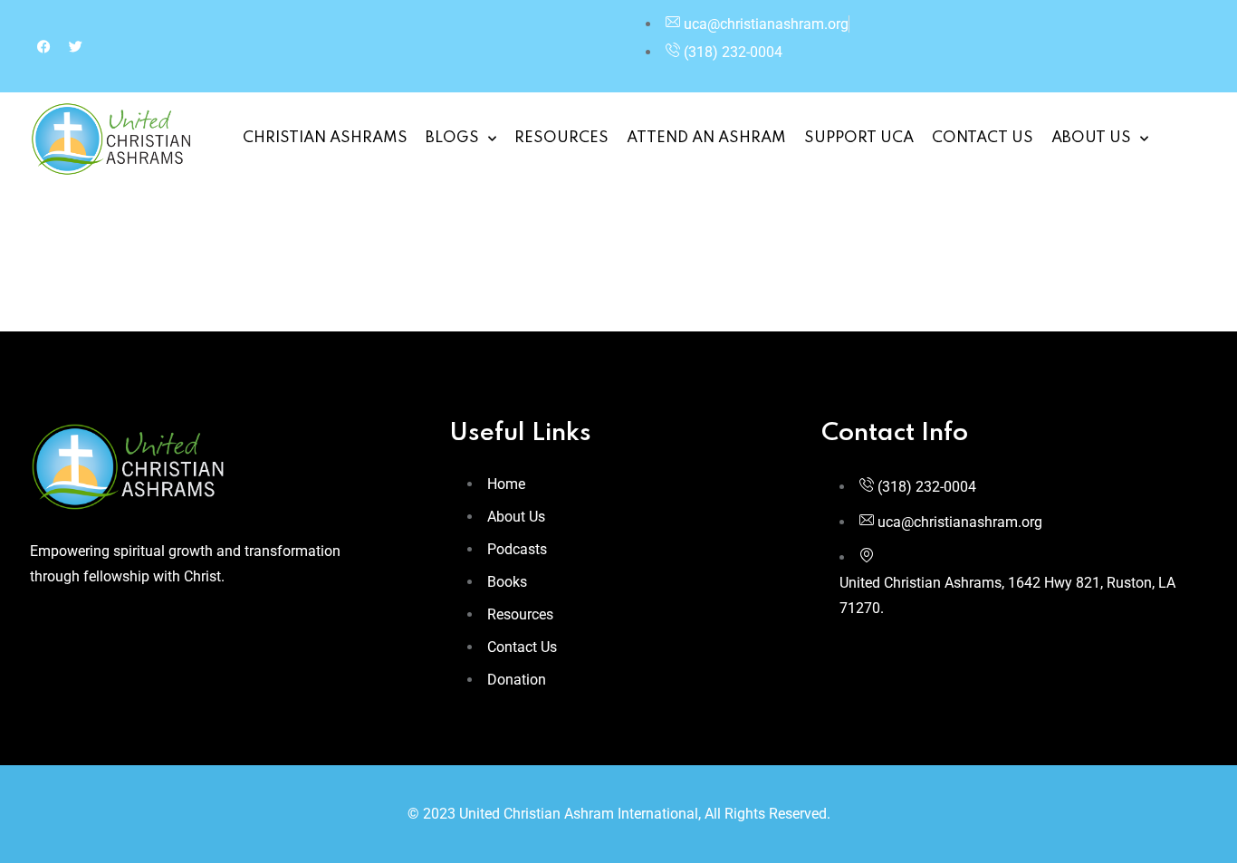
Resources (561, 138)
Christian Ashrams (325, 138)
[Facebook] (43, 46)
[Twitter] (75, 46)
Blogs (452, 138)
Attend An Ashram (706, 138)
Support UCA (859, 138)
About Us (1091, 138)
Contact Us (982, 138)
